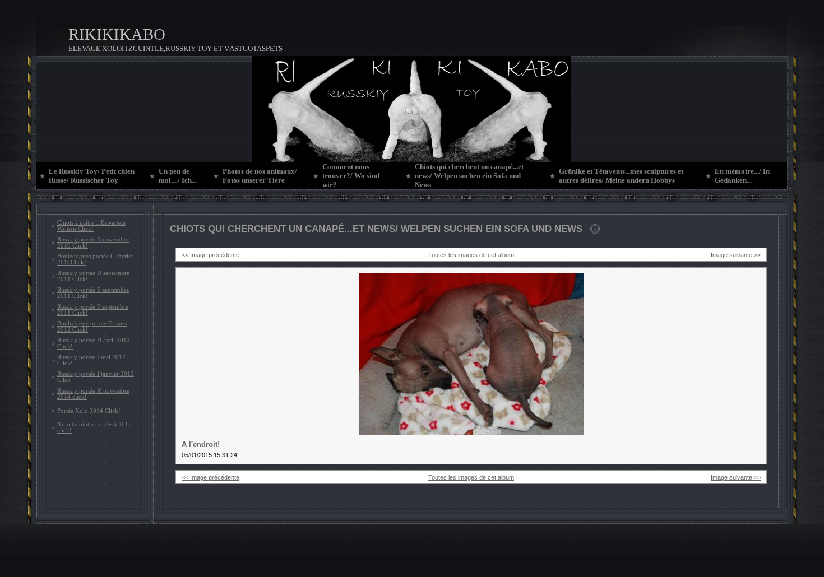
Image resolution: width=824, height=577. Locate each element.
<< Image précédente (210, 255)
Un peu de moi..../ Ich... (178, 175)
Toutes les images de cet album (471, 255)
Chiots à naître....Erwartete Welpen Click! (91, 226)
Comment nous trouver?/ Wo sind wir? (350, 175)
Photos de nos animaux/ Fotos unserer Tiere (260, 175)
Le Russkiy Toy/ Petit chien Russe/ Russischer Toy (92, 175)
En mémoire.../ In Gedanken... (742, 175)
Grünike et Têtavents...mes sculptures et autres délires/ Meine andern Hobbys (621, 175)
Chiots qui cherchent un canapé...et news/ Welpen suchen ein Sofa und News (469, 175)
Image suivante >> (736, 255)
